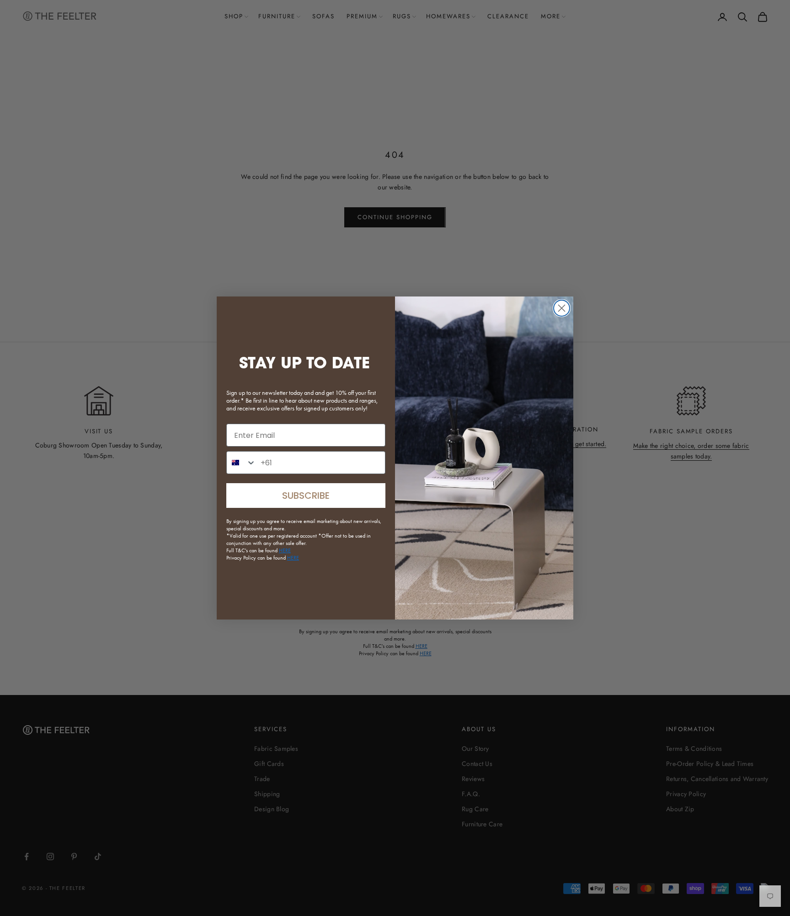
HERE (293, 558)
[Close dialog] (562, 308)
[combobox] (241, 463)
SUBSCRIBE (306, 495)
